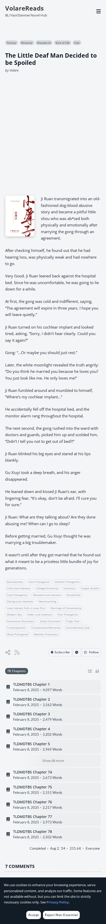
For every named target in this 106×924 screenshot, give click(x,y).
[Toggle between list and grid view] (89, 671)
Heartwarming (47, 601)
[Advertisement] (53, 132)
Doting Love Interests (20, 601)
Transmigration (16, 627)
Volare (14, 70)
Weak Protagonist (18, 634)
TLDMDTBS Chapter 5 (31, 743)
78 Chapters (16, 671)
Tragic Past (73, 621)
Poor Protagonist (68, 614)
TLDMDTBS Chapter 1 (31, 684)
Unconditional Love (78, 627)
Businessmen (15, 582)
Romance (26, 43)
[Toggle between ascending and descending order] (97, 671)
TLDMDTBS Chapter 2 (31, 699)
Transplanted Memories (46, 627)
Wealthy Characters (46, 634)
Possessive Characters (20, 621)
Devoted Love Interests (47, 595)
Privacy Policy (58, 902)
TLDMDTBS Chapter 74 (32, 772)
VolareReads (24, 8)
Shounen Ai (44, 43)
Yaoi (77, 43)
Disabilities (74, 595)
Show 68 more (53, 760)
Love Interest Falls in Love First (26, 608)
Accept (33, 915)
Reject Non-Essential (61, 915)
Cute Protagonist (17, 595)
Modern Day (14, 614)
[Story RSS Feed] (17, 652)
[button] (60, 652)
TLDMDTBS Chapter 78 (32, 831)
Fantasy (11, 43)
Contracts (69, 588)
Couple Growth (90, 588)
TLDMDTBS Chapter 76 (32, 801)
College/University (47, 588)
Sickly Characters (50, 621)
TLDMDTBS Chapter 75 (32, 787)
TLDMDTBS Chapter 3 (31, 714)
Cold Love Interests (19, 588)
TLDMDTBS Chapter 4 (31, 729)
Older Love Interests (39, 614)
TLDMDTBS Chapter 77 (32, 816)
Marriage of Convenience (66, 608)
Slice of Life (62, 43)
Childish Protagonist (67, 582)
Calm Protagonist (39, 582)
